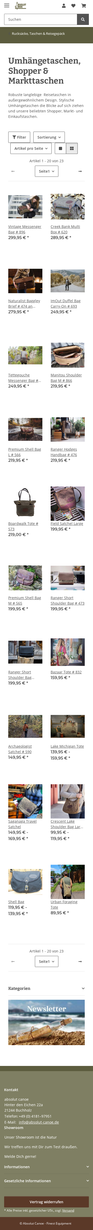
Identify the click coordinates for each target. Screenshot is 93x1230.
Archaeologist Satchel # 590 (20, 749)
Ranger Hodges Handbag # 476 (64, 452)
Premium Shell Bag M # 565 (24, 600)
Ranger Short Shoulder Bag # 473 (67, 600)
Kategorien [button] (19, 988)
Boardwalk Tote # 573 (23, 526)
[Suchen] (83, 19)
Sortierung (46, 137)
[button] (63, 6)
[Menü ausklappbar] (6, 3)
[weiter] (80, 171)
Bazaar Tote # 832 (66, 672)
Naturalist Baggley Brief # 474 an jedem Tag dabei (24, 303)
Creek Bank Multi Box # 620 (65, 229)
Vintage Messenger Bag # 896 (24, 229)
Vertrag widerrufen (46, 1201)
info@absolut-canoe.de (39, 1122)
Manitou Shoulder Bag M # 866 (66, 378)
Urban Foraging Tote (64, 904)
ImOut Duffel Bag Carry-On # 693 (66, 303)
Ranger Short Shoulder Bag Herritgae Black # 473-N (23, 675)
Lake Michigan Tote (67, 746)
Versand (68, 1210)
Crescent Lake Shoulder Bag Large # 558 (67, 824)
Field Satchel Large (67, 523)
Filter (21, 137)
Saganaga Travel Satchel (22, 824)
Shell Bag (16, 901)
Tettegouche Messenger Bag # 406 (23, 378)
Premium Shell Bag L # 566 (24, 452)
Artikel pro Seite (28, 148)
